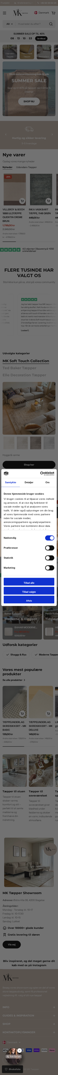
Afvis (29, 600)
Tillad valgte (29, 591)
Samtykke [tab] (10, 482)
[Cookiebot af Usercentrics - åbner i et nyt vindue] (41, 473)
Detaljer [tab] (29, 482)
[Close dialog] (1, 520)
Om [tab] (47, 482)
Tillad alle (29, 582)
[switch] (49, 547)
